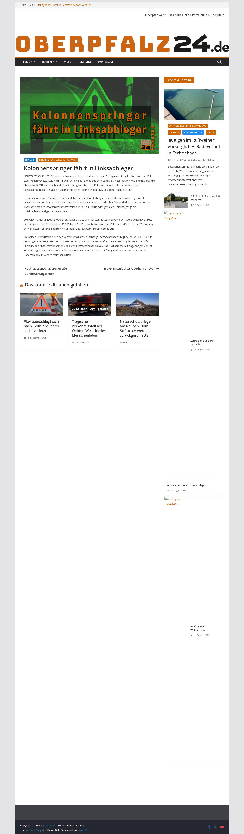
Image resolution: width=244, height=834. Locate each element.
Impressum (105, 61)
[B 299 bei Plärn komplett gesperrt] (176, 200)
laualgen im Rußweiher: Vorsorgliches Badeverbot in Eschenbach (194, 146)
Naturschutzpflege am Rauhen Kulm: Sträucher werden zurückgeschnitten (135, 328)
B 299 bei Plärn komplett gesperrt (205, 198)
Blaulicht (30, 160)
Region (28, 61)
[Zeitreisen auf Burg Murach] (176, 345)
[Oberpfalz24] (122, 35)
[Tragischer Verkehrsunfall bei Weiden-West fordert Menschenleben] (89, 296)
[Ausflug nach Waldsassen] (176, 631)
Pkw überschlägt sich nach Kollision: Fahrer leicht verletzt (41, 326)
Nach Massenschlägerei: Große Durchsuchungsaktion (45, 271)
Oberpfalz (174, 132)
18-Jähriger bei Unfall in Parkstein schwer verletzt (62, 5)
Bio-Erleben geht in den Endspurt (187, 485)
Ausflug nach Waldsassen (198, 628)
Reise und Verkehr (193, 132)
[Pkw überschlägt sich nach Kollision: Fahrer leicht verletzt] (41, 296)
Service (210, 132)
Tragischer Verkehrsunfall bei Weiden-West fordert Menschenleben (89, 328)
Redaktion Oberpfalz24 (202, 160)
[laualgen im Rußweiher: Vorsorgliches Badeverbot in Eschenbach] (194, 104)
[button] (34, 61)
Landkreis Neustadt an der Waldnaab (57, 160)
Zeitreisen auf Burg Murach (201, 342)
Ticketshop (85, 61)
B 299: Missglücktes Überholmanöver (129, 269)
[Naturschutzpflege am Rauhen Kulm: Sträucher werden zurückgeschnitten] (137, 296)
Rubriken (48, 61)
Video (68, 61)
